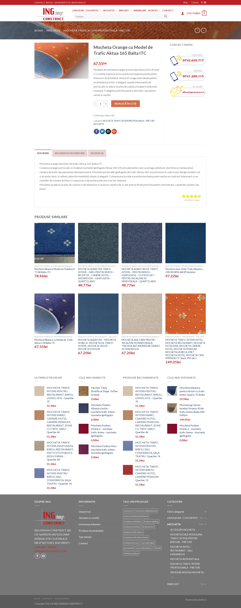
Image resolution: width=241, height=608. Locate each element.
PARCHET (124, 10)
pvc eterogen (148, 542)
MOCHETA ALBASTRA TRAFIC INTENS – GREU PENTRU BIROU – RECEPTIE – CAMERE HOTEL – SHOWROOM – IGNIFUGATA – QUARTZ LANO (96, 275)
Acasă (38, 30)
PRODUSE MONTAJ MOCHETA (187, 572)
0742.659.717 (42, 551)
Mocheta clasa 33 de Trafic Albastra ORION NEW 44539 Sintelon (183, 271)
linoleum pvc (148, 526)
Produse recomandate (91, 530)
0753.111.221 (59, 551)
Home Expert (62, 598)
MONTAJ (153, 10)
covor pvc (128, 511)
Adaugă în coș (125, 103)
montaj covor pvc (132, 542)
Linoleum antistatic (132, 521)
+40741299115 (77, 2)
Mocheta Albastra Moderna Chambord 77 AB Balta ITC (54, 271)
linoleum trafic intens (133, 532)
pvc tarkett (129, 548)
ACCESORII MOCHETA (182, 529)
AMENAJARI (139, 10)
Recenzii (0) (97, 153)
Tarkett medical (131, 553)
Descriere (43, 153)
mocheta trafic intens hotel (136, 537)
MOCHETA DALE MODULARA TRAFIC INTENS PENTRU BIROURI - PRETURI (186, 538)
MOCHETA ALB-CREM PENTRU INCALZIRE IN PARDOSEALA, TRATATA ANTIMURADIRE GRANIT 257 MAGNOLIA (141, 344)
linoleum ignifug (151, 521)
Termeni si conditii (89, 517)
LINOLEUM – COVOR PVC (85, 10)
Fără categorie (175, 511)
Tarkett (157, 548)
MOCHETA (108, 10)
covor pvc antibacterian (146, 511)
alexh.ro (202, 599)
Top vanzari (85, 536)
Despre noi (85, 511)
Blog (185, 2)
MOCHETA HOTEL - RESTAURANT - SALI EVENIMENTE (181, 550)
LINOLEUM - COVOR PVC (182, 517)
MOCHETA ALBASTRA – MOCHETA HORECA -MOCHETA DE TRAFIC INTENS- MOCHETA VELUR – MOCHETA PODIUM (97, 344)
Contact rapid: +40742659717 (51, 2)
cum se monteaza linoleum (136, 516)
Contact (194, 2)
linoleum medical (132, 526)
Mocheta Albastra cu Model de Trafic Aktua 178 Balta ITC (53, 341)
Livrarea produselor (90, 524)
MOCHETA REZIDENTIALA (184, 559)
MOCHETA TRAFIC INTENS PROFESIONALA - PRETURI (97, 30)
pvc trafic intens (144, 548)
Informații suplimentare (70, 153)
